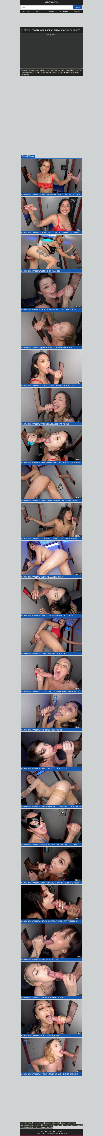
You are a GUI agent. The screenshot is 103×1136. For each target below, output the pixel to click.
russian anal (65, 1123)
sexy (46, 1125)
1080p (63, 70)
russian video (39, 1125)
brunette (30, 72)
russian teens (25, 1127)
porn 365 (52, 1125)
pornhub (79, 1125)
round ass (25, 75)
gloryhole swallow (53, 70)
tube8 (41, 1127)
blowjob (24, 72)
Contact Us (63, 1134)
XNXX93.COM (51, 2)
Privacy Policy (52, 1134)
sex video (24, 1123)
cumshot (37, 72)
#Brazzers (26, 11)
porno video (60, 1125)
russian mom (48, 1127)
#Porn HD (39, 11)
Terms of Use (40, 1134)
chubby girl (61, 72)
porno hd (57, 1123)
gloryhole (52, 72)
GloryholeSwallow (27, 70)
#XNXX (51, 11)
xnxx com (34, 1127)
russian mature (70, 1125)
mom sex (40, 1123)
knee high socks (72, 72)
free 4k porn (32, 1123)
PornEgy (77, 11)
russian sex (49, 1123)
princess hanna (40, 70)
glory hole (45, 72)
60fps (68, 70)
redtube (73, 1123)
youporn (31, 1125)
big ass (73, 70)
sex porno (24, 1125)
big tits (79, 70)
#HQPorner (64, 11)
